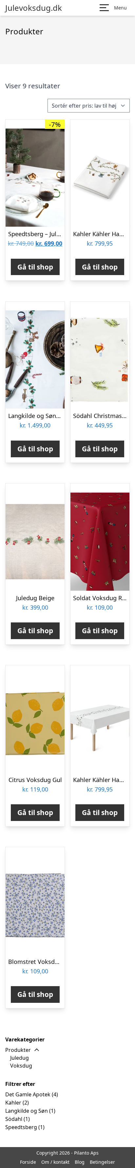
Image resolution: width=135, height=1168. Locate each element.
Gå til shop (35, 266)
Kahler (13, 1102)
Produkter (18, 1050)
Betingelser (102, 1162)
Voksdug (21, 1065)
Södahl (13, 1119)
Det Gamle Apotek (27, 1094)
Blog (80, 1162)
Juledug (19, 1057)
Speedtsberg (21, 1127)
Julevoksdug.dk (33, 8)
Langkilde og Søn (26, 1110)
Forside (28, 1162)
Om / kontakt (55, 1162)
